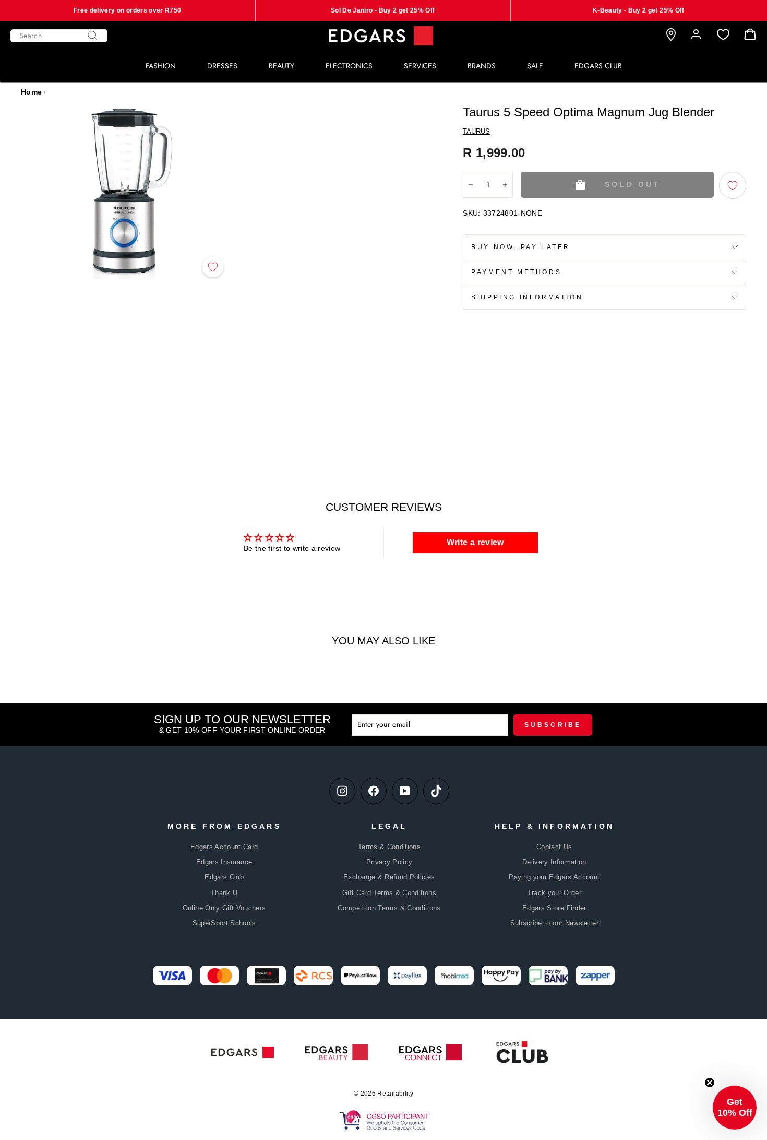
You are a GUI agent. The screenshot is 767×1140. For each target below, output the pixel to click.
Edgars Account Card (224, 847)
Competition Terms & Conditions (389, 908)
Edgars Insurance (224, 862)
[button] (735, 1108)
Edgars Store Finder (554, 908)
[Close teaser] (709, 1082)
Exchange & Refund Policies (389, 877)
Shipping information (527, 297)
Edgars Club (224, 877)
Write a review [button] (475, 542)
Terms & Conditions (389, 847)
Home (31, 92)
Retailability (395, 1093)
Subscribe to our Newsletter (554, 923)
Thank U (224, 893)
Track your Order (555, 893)
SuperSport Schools (224, 923)
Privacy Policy (389, 862)
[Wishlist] (723, 34)
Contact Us (554, 847)
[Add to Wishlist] (212, 266)
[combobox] (58, 35)
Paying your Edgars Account (554, 877)
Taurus (476, 131)
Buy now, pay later (520, 247)
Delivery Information (554, 862)
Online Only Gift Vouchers (224, 908)
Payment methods (516, 272)
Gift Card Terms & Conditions (389, 893)
